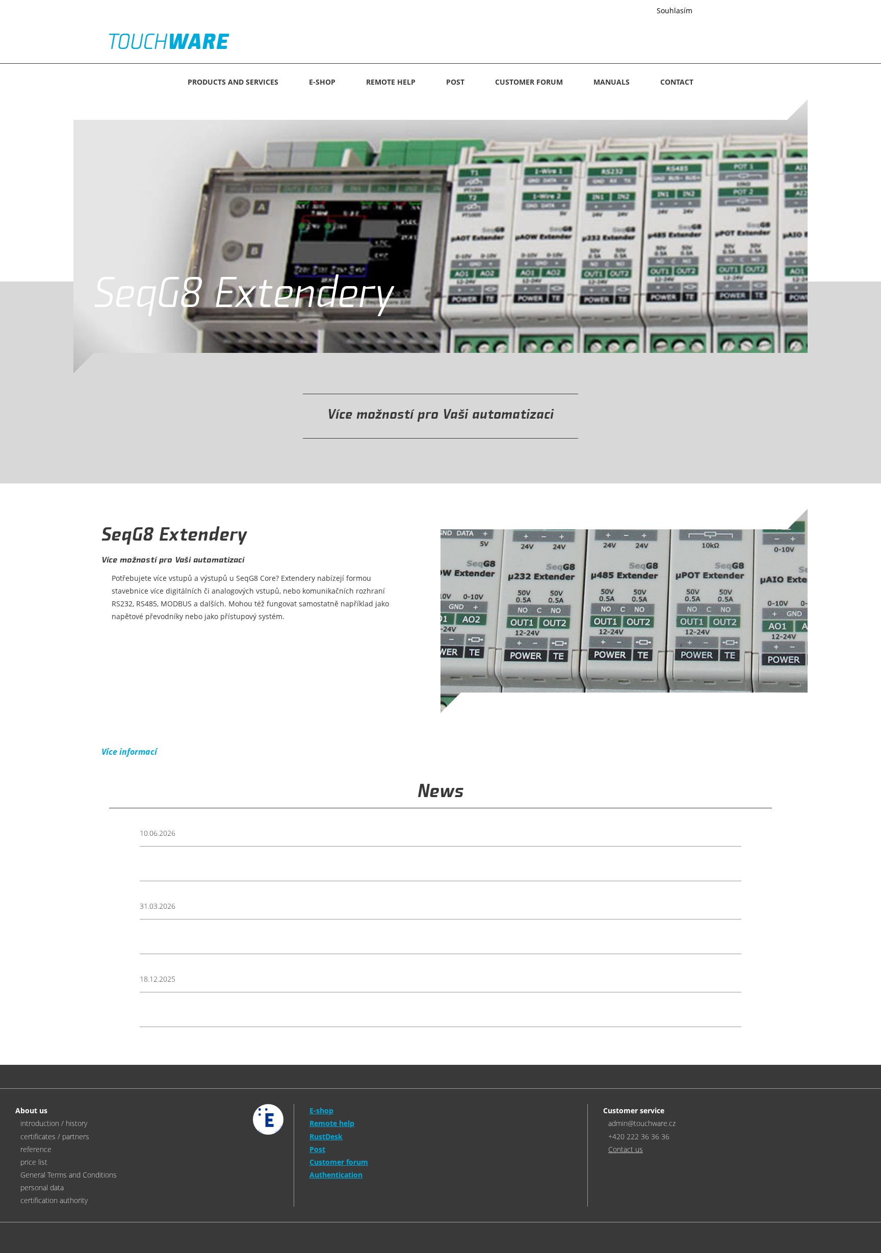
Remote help (391, 82)
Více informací (619, 11)
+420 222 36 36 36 (638, 1136)
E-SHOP (322, 82)
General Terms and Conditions (68, 1175)
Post (455, 82)
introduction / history (53, 1123)
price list (33, 1162)
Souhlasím (674, 10)
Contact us (625, 1149)
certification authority (54, 1200)
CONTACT (676, 82)
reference (35, 1149)
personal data (42, 1187)
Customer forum (529, 82)
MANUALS (611, 82)
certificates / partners (54, 1136)
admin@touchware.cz (642, 1123)
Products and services (233, 82)
